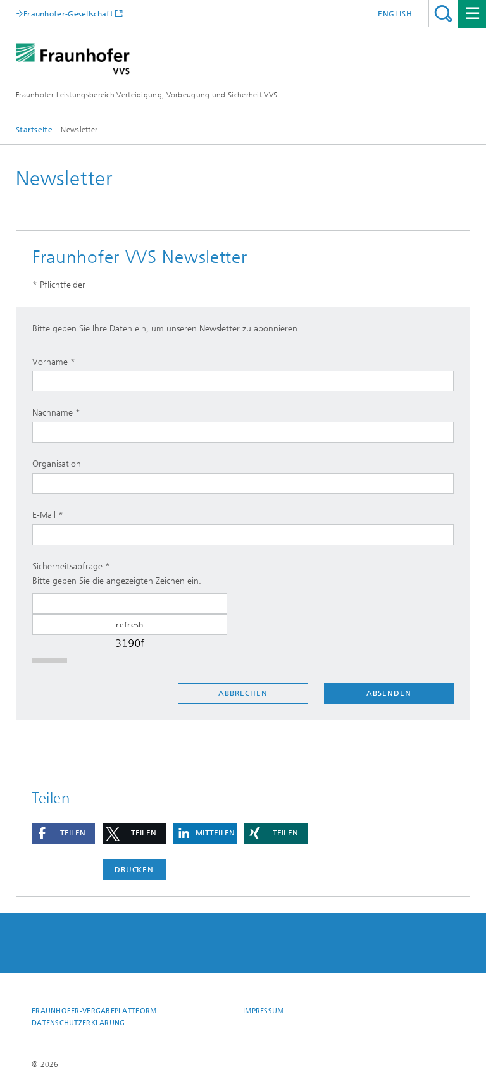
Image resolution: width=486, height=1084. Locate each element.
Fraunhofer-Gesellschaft (68, 13)
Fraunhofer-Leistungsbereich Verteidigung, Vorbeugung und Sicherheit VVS (146, 94)
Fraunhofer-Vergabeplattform (94, 1011)
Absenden (388, 693)
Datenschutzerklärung (78, 1023)
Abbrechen (242, 693)
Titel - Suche (443, 13)
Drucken (134, 869)
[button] (63, 833)
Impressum (263, 1011)
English (395, 13)
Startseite (34, 129)
